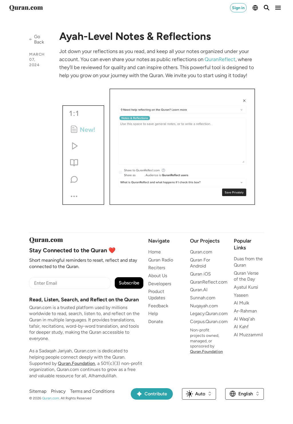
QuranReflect (220, 59)
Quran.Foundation (76, 363)
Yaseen (241, 295)
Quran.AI (198, 289)
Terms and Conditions (92, 391)
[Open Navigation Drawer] (278, 7)
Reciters (156, 267)
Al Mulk (241, 303)
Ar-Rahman (245, 311)
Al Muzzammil (248, 334)
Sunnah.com (202, 297)
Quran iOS (200, 274)
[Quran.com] (26, 8)
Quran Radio (160, 260)
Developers (159, 283)
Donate (155, 321)
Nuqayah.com (204, 305)
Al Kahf (241, 326)
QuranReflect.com (208, 282)
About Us (157, 275)
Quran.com (201, 252)
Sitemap (37, 391)
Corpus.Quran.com (209, 321)
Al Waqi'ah (244, 319)
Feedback (158, 305)
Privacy (58, 391)
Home (154, 252)
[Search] (266, 7)
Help (153, 313)
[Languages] (255, 7)
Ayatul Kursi (246, 287)
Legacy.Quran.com (209, 313)
